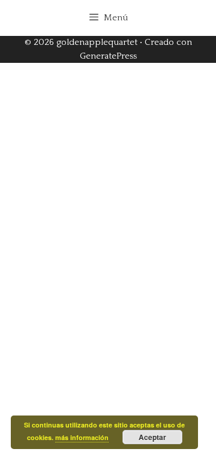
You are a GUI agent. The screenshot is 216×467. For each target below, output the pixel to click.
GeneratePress (108, 56)
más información (82, 437)
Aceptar (152, 437)
